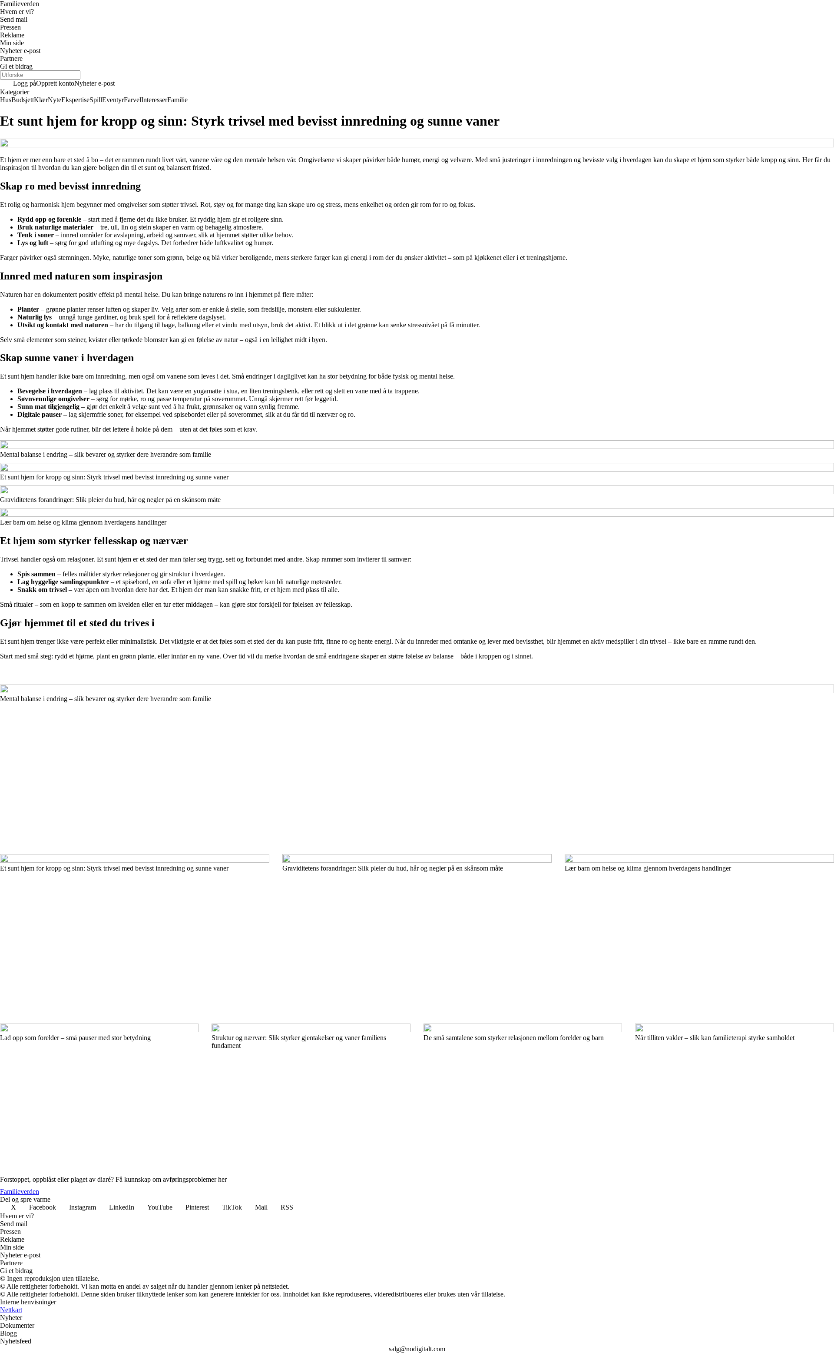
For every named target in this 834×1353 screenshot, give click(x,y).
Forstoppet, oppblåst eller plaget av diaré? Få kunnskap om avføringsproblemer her (113, 1179)
